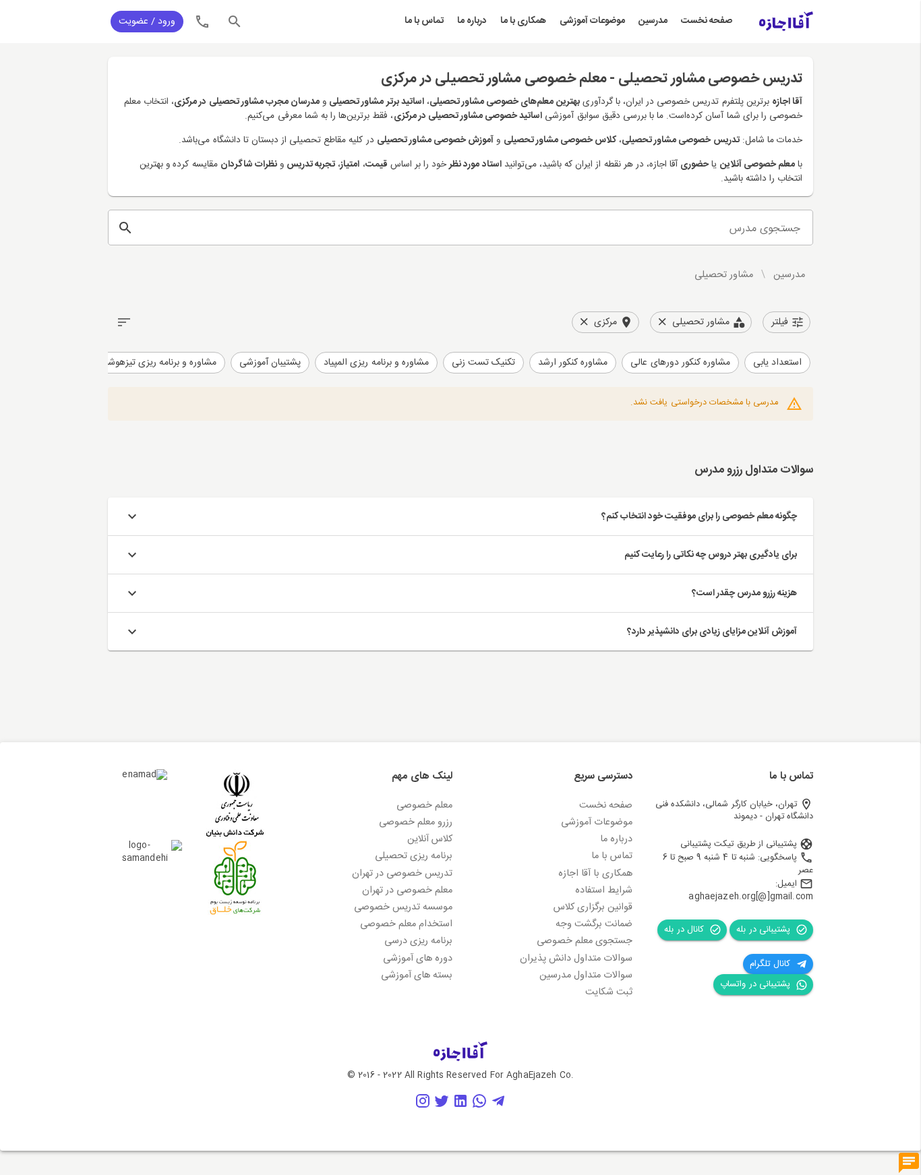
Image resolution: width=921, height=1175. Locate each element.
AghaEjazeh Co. (540, 1075)
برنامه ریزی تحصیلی (413, 856)
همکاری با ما (523, 21)
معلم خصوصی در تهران (407, 890)
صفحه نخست (706, 21)
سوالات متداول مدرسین (585, 975)
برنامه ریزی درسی (418, 941)
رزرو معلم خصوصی (415, 822)
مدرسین (652, 21)
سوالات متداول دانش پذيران (576, 959)
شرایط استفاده (603, 890)
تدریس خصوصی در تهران (402, 874)
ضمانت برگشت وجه (594, 924)
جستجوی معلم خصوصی (584, 941)
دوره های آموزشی (417, 959)
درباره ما (472, 21)
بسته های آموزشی (416, 975)
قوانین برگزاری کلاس (593, 907)
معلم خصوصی (424, 805)
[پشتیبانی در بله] (909, 1163)
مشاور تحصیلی (723, 275)
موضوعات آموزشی (592, 21)
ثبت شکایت (608, 992)
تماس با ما (424, 21)
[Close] (662, 322)
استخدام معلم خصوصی (406, 924)
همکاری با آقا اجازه (595, 874)
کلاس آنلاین (429, 839)
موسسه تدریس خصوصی (403, 907)
